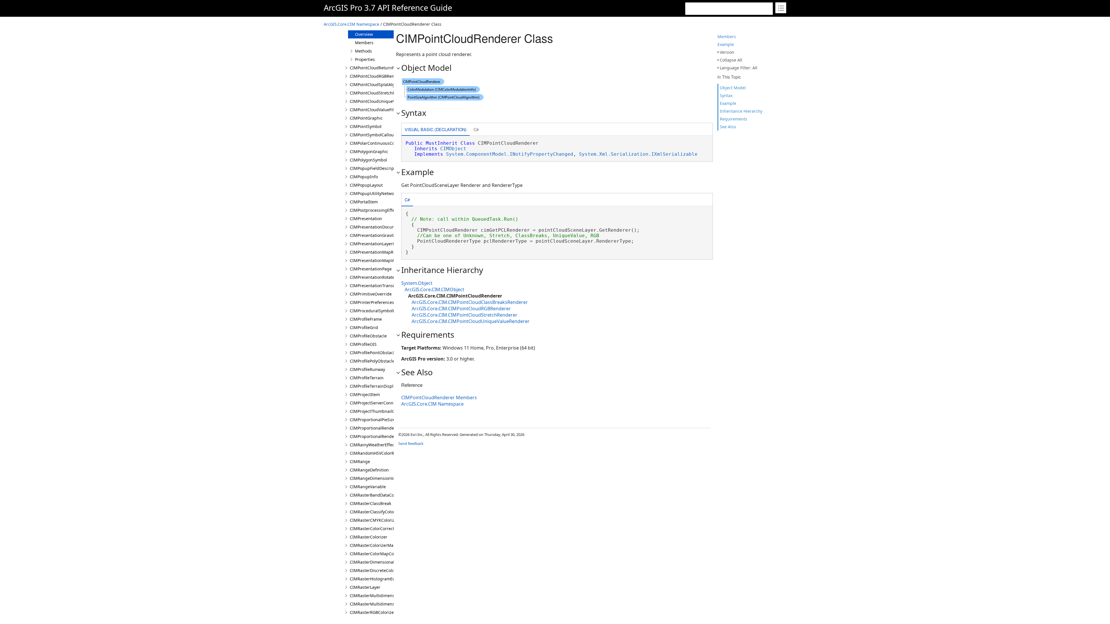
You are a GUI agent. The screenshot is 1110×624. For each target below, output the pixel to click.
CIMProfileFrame (366, 319)
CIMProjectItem (365, 394)
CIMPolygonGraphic (369, 151)
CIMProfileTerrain (367, 377)
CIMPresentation (366, 218)
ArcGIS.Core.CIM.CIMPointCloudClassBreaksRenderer (470, 302)
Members (726, 36)
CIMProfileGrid (364, 327)
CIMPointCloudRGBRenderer (377, 76)
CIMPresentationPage (371, 269)
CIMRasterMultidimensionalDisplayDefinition (393, 595)
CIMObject (453, 148)
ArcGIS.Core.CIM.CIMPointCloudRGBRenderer (461, 308)
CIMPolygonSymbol (368, 160)
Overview (364, 34)
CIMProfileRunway (367, 369)
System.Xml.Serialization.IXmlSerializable (638, 154)
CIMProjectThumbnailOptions (378, 411)
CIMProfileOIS (363, 344)
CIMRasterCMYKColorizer (374, 520)
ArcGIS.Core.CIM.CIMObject (434, 289)
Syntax (726, 95)
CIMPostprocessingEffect (374, 210)
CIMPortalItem (364, 202)
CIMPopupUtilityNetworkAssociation (384, 193)
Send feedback (410, 443)
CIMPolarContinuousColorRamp (380, 143)
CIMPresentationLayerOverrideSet (383, 243)
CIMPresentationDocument (376, 227)
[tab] (436, 130)
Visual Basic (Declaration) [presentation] (436, 129)
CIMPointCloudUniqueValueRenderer (386, 101)
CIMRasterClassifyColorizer (376, 512)
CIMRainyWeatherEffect (373, 444)
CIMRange (360, 461)
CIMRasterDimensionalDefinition (381, 562)
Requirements (733, 119)
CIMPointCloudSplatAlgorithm (379, 84)
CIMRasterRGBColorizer (372, 612)
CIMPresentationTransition (376, 285)
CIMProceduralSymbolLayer (376, 310)
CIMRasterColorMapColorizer (378, 553)
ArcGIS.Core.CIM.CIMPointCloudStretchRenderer (464, 315)
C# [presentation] (476, 129)
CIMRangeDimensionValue (376, 478)
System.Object (416, 283)
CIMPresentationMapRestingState (382, 252)
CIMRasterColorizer (368, 537)
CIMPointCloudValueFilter (374, 109)
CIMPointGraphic (366, 118)
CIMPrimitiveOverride (371, 294)
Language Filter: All (738, 67)
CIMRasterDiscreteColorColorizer (381, 570)
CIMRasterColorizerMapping (377, 545)
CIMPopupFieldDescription (376, 168)
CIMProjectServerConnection (377, 403)
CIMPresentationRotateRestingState (384, 277)
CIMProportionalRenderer (375, 428)
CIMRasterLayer (365, 587)
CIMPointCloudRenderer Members (439, 397)
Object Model (733, 87)
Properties (365, 59)
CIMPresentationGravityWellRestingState (389, 235)
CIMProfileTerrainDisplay (374, 386)
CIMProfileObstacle (368, 336)
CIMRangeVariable (368, 486)
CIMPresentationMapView (375, 260)
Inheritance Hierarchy (741, 111)
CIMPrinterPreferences (372, 302)
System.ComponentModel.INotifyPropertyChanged (509, 154)
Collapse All (731, 60)
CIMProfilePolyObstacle (372, 361)
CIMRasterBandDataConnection (380, 495)
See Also (728, 126)
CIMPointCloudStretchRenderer (380, 93)
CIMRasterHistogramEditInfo (378, 579)
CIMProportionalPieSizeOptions (380, 419)
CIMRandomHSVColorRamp (376, 453)
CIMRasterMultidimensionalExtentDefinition (392, 604)
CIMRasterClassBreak (370, 503)
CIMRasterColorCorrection (375, 528)
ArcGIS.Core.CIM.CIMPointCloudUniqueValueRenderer (471, 321)
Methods (363, 51)
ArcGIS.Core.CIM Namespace (351, 24)
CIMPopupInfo (364, 176)
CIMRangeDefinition (369, 470)
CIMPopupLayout (366, 185)
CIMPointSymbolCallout (372, 135)
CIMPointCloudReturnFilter (376, 67)
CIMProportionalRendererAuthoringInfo (388, 436)
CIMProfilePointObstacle (373, 352)
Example (725, 44)
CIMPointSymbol (366, 126)
